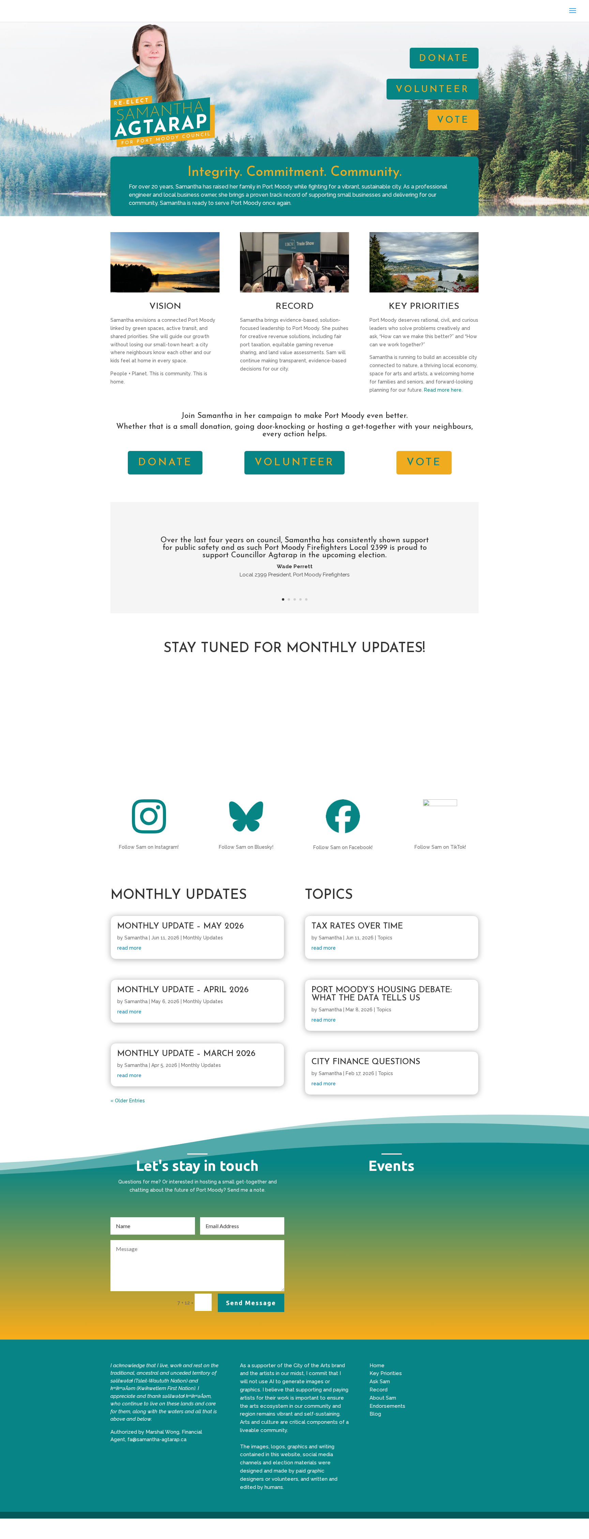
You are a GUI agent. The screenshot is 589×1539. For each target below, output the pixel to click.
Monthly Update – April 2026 (182, 990)
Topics (384, 937)
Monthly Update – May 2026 (180, 926)
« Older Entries (127, 1100)
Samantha (136, 937)
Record (378, 1390)
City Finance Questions (366, 1062)
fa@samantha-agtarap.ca (156, 1439)
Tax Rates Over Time (357, 926)
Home (376, 1365)
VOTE (453, 120)
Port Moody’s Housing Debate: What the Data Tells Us (382, 994)
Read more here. (443, 390)
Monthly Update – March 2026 (186, 1054)
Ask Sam (379, 1381)
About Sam (382, 1398)
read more (129, 948)
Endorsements (387, 1406)
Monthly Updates (203, 937)
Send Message (251, 1302)
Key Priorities (385, 1373)
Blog (375, 1414)
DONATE (444, 58)
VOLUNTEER (432, 89)
